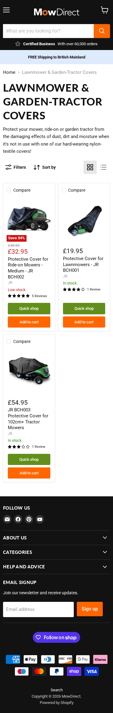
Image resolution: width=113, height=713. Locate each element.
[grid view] (90, 167)
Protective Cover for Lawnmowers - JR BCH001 (83, 264)
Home (9, 72)
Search (57, 690)
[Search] (102, 31)
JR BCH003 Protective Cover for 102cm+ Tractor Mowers (28, 418)
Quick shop (29, 308)
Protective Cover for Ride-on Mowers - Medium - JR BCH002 (28, 268)
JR (10, 283)
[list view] (103, 167)
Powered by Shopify (57, 702)
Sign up (90, 609)
